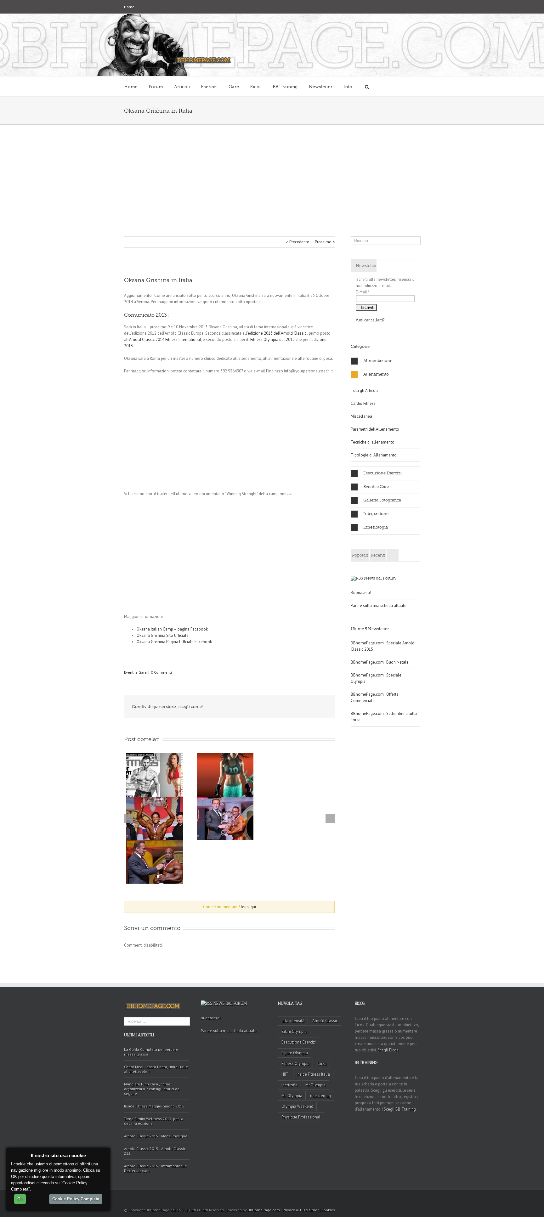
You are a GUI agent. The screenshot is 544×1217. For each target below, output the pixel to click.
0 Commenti (161, 672)
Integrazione (375, 513)
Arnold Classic (325, 1020)
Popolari (360, 555)
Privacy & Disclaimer (301, 1210)
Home (129, 6)
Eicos (256, 86)
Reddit (279, 706)
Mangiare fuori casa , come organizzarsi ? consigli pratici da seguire (151, 1089)
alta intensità (292, 1020)
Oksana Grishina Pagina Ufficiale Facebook (174, 641)
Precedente (299, 242)
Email (322, 707)
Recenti (378, 555)
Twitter (251, 706)
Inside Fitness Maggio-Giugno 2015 (154, 1106)
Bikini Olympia (294, 1031)
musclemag (320, 1095)
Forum (156, 86)
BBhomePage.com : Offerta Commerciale (375, 697)
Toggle (324, 907)
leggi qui (248, 906)
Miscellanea (361, 416)
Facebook (238, 707)
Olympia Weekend (297, 1106)
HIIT (285, 1074)
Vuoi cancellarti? (370, 320)
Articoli (182, 86)
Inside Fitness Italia (313, 1074)
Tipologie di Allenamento (374, 455)
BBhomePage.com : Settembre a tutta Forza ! (384, 716)
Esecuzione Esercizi (382, 473)
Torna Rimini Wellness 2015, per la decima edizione (153, 1121)
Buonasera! (361, 592)
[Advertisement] (272, 172)
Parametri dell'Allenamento (375, 429)
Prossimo (323, 242)
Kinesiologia (375, 527)
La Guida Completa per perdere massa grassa (151, 1051)
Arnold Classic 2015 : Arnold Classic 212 (155, 1151)
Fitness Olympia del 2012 (272, 339)
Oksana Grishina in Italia (158, 280)
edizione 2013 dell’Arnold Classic (277, 333)
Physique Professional (300, 1117)
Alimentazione (377, 360)
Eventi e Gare (135, 672)
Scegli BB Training (400, 1109)
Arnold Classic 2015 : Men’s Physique (155, 1136)
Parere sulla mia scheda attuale (378, 605)
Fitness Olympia (295, 1063)
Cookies (328, 1210)
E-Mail (363, 292)
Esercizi (209, 86)
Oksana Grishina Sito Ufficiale (163, 635)
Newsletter (320, 86)
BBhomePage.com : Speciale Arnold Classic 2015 (382, 646)
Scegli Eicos (388, 1050)
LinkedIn (265, 706)
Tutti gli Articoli (364, 390)
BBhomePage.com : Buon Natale (380, 662)
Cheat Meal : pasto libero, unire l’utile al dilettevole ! (156, 1069)
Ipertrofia (289, 1085)
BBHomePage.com (264, 1210)
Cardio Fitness (363, 403)
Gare (234, 86)
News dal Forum (380, 578)
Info (347, 86)
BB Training (285, 86)
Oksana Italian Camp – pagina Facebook (172, 629)
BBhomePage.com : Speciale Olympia (376, 678)
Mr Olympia (315, 1085)
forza (321, 1063)
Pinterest (307, 707)
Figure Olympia (294, 1053)
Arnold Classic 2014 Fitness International (165, 339)
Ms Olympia (291, 1095)
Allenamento (376, 374)
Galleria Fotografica (382, 500)
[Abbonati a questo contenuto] (357, 578)
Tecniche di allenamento (372, 442)
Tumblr (293, 706)
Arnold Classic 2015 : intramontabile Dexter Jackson (155, 1168)
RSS (418, 1198)
